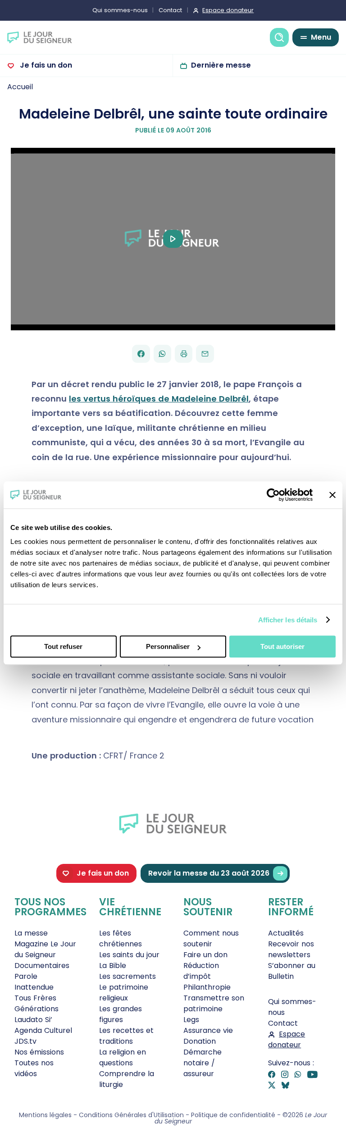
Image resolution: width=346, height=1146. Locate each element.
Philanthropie (207, 987)
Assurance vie (208, 1030)
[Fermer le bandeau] (332, 495)
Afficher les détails (288, 620)
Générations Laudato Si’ (36, 1014)
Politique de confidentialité (233, 1114)
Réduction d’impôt (201, 971)
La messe (31, 933)
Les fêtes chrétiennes (120, 938)
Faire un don (205, 955)
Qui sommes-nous (120, 10)
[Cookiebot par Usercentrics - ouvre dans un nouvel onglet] (273, 495)
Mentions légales (45, 1114)
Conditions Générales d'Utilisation (131, 1114)
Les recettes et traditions (126, 1035)
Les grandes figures (120, 1014)
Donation (199, 1041)
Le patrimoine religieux (123, 992)
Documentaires (41, 965)
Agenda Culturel (43, 1030)
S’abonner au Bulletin (291, 971)
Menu (321, 37)
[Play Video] (173, 239)
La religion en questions (122, 1057)
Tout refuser (63, 646)
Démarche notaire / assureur (202, 1063)
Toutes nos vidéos (34, 1068)
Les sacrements (127, 976)
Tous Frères (35, 998)
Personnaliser (168, 646)
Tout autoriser (282, 646)
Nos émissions (39, 1052)
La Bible (112, 965)
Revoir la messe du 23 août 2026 (208, 873)
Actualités (286, 933)
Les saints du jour (129, 955)
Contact (170, 10)
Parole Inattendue (34, 981)
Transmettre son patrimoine (213, 1003)
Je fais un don (45, 65)
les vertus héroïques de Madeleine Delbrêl (159, 398)
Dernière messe (221, 65)
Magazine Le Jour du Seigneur (45, 949)
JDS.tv (25, 1041)
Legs (191, 1019)
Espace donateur (228, 10)
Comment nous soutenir (211, 938)
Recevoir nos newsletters (291, 949)
